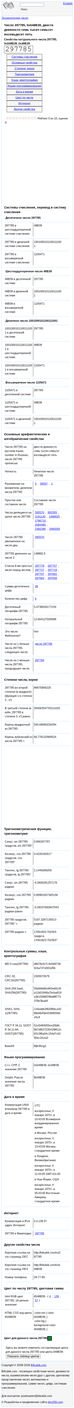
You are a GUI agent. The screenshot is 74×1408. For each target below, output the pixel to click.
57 (36, 1300)
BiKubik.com (38, 1365)
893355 (52, 512)
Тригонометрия (24, 74)
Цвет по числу (24, 97)
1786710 (40, 520)
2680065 (54, 528)
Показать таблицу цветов (23, 1356)
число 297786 (43, 643)
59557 (44, 483)
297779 (39, 565)
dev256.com (55, 1402)
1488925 (54, 516)
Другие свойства (24, 109)
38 (36, 586)
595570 (39, 512)
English (67, 3)
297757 (52, 565)
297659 (52, 578)
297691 (52, 574)
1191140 (40, 516)
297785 (39, 1233)
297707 (39, 574)
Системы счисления (24, 56)
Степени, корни (24, 68)
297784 (39, 660)
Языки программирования (24, 85)
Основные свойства (24, 62)
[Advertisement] (37, 163)
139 (56, 1296)
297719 (52, 570)
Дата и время (24, 91)
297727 (39, 570)
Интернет (24, 103)
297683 (39, 578)
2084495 (40, 524)
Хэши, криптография (24, 80)
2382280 (40, 528)
